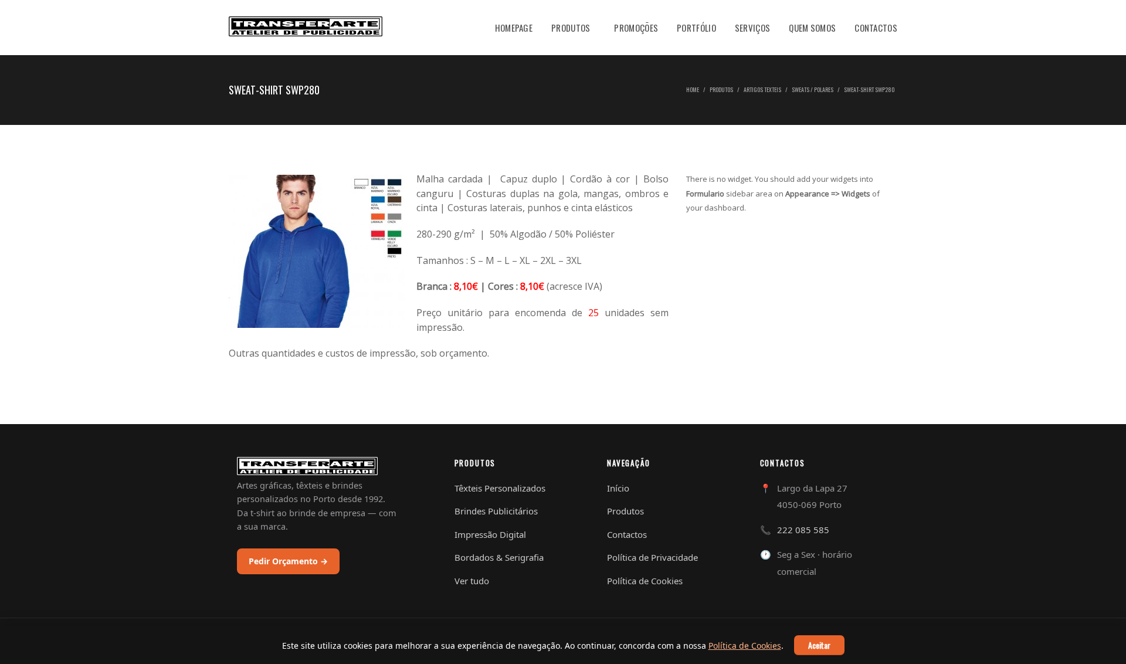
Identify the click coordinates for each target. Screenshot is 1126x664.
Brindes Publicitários (496, 511)
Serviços (752, 27)
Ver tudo (472, 581)
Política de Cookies (744, 645)
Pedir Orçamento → (288, 561)
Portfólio (696, 27)
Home (692, 89)
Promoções (636, 27)
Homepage (514, 27)
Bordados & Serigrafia (499, 557)
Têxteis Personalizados (500, 488)
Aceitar (819, 645)
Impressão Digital (490, 534)
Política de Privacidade (652, 557)
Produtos (570, 27)
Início (618, 488)
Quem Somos (812, 27)
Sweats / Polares (812, 89)
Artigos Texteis (762, 89)
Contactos (875, 27)
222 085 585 (803, 530)
